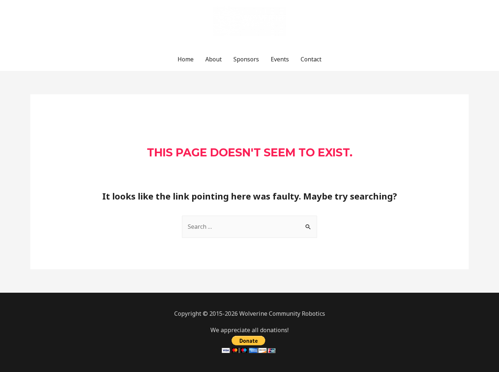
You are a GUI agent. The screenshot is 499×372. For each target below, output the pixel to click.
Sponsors (246, 59)
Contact (311, 59)
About (213, 59)
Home (186, 59)
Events (280, 59)
